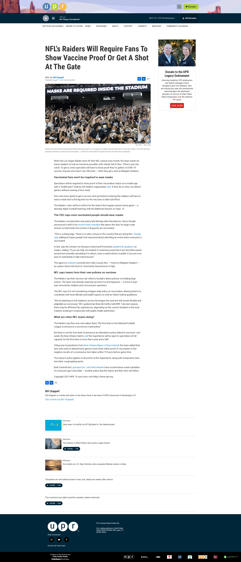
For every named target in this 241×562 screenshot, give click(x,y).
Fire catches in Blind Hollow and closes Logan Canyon (86, 443)
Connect (142, 26)
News (88, 26)
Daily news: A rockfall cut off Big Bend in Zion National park (89, 424)
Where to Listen (74, 26)
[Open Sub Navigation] (93, 26)
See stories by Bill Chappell (59, 399)
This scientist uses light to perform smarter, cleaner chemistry (72, 497)
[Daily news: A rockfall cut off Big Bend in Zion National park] (53, 425)
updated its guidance (123, 246)
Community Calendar (177, 26)
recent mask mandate (89, 224)
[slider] (57, 18)
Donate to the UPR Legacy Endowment (177, 74)
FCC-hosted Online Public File (107, 523)
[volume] (53, 18)
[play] (46, 18)
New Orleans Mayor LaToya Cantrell (101, 345)
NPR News (66, 461)
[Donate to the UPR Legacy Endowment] (177, 53)
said (109, 186)
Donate (192, 6)
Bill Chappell (58, 77)
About (115, 26)
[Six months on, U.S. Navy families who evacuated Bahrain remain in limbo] (53, 465)
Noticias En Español (53, 26)
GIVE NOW (177, 105)
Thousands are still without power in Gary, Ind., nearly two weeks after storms (79, 479)
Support (128, 26)
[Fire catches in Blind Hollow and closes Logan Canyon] (53, 443)
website (72, 262)
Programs (101, 26)
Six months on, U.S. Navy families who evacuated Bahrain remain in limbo (94, 464)
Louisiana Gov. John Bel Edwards (87, 367)
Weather (156, 26)
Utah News (66, 421)
